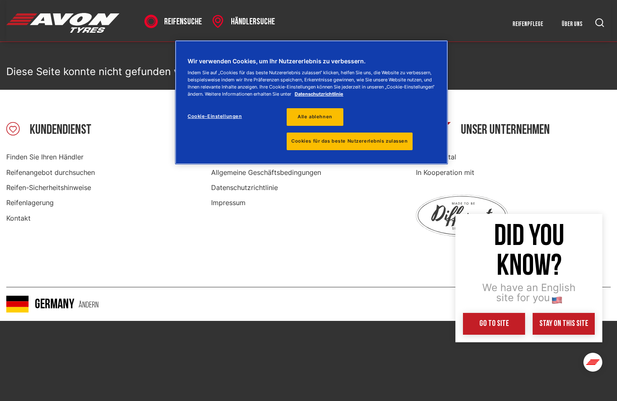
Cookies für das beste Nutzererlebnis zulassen (349, 141)
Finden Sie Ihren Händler (45, 157)
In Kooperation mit (445, 172)
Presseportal (436, 157)
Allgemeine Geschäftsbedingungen (266, 172)
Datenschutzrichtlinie (244, 187)
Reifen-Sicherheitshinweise (48, 187)
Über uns (572, 24)
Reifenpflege (527, 24)
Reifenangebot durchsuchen (50, 172)
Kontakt (18, 218)
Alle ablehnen (315, 117)
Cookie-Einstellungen (215, 116)
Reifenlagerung (30, 202)
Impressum (228, 202)
